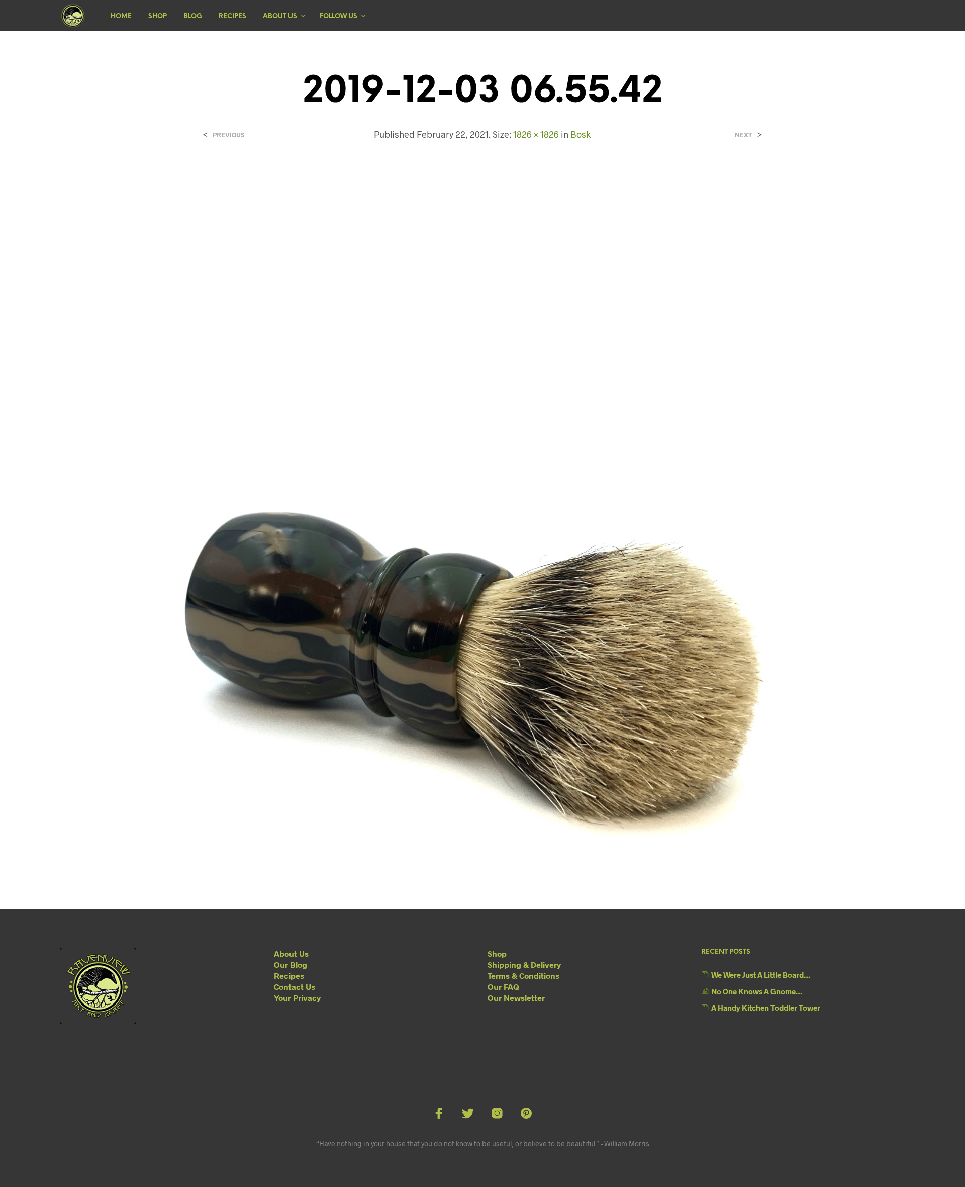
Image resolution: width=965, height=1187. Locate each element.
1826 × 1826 (536, 134)
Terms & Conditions (523, 975)
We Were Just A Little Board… (760, 974)
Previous (228, 135)
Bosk (580, 134)
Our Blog (290, 964)
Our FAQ (503, 986)
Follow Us (338, 16)
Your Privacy (297, 997)
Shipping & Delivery (524, 964)
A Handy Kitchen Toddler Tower (765, 1007)
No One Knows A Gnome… (756, 991)
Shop (157, 16)
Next (743, 135)
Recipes (232, 16)
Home (121, 16)
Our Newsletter (516, 997)
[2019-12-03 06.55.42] (483, 516)
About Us (280, 16)
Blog (192, 16)
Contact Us (294, 986)
